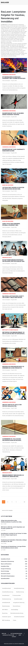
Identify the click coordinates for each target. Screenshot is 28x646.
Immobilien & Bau (14, 566)
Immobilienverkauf (6, 588)
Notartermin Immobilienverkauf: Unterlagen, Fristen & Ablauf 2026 (13, 260)
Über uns (4, 633)
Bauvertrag (4, 613)
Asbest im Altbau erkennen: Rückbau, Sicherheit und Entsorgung (11, 224)
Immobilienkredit (6, 602)
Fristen (14, 620)
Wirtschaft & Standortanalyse (10, 329)
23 (24, 502)
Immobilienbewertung (19, 588)
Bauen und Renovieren (7, 185)
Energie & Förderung (14, 568)
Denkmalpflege (14, 609)
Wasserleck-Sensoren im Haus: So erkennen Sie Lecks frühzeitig (13, 367)
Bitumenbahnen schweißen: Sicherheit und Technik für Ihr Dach (13, 77)
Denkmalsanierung (6, 599)
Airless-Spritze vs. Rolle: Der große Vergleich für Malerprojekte (12, 405)
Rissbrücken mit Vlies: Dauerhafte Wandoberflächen (13, 150)
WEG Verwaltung (6, 620)
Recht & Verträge (14, 571)
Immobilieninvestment (19, 616)
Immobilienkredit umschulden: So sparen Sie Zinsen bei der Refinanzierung (13, 475)
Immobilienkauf (5, 595)
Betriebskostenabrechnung (16, 613)
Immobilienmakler (18, 599)
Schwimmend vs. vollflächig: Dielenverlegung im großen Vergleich (11, 439)
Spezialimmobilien (14, 578)
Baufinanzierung (20, 592)
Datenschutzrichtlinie (8, 635)
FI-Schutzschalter (17, 595)
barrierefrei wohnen (14, 573)
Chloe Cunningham (6, 80)
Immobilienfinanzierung (7, 592)
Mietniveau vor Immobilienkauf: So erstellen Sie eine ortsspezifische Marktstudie (13, 333)
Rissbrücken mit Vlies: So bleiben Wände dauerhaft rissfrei (13, 114)
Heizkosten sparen (6, 616)
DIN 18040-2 (5, 609)
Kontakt (14, 636)
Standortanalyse (6, 606)
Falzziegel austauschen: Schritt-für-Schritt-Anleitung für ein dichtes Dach (13, 296)
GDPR (20, 635)
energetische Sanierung (18, 602)
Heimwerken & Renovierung (9, 74)
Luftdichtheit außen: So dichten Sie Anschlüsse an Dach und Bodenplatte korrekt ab (13, 188)
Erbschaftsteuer (16, 606)
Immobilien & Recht (7, 257)
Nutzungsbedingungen (16, 633)
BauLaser (5, 2)
